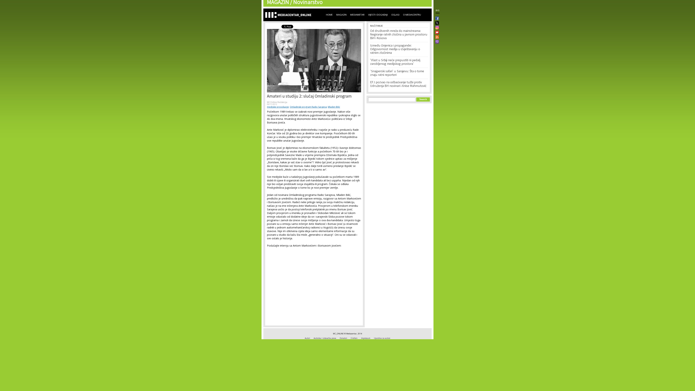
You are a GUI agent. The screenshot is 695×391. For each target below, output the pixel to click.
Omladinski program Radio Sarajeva (308, 106)
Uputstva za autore (382, 338)
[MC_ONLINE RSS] (436, 37)
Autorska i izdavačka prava (325, 338)
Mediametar (357, 14)
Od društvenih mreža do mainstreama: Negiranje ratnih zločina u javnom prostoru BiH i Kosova (398, 35)
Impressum (365, 338)
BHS (437, 10)
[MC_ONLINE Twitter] (436, 23)
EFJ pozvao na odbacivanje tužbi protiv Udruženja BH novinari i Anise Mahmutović (398, 84)
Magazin (341, 14)
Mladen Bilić (334, 106)
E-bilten (354, 338)
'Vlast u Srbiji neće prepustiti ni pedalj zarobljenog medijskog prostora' (395, 62)
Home (329, 14)
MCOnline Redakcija (277, 102)
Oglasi (395, 14)
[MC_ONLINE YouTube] (436, 32)
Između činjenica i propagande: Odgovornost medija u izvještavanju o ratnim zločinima (395, 49)
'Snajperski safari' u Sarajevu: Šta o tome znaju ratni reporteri (397, 73)
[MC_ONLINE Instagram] (436, 27)
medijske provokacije (278, 106)
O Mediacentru (412, 14)
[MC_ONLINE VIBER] (436, 42)
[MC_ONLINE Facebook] (436, 18)
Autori (307, 338)
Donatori (343, 338)
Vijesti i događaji (378, 14)
